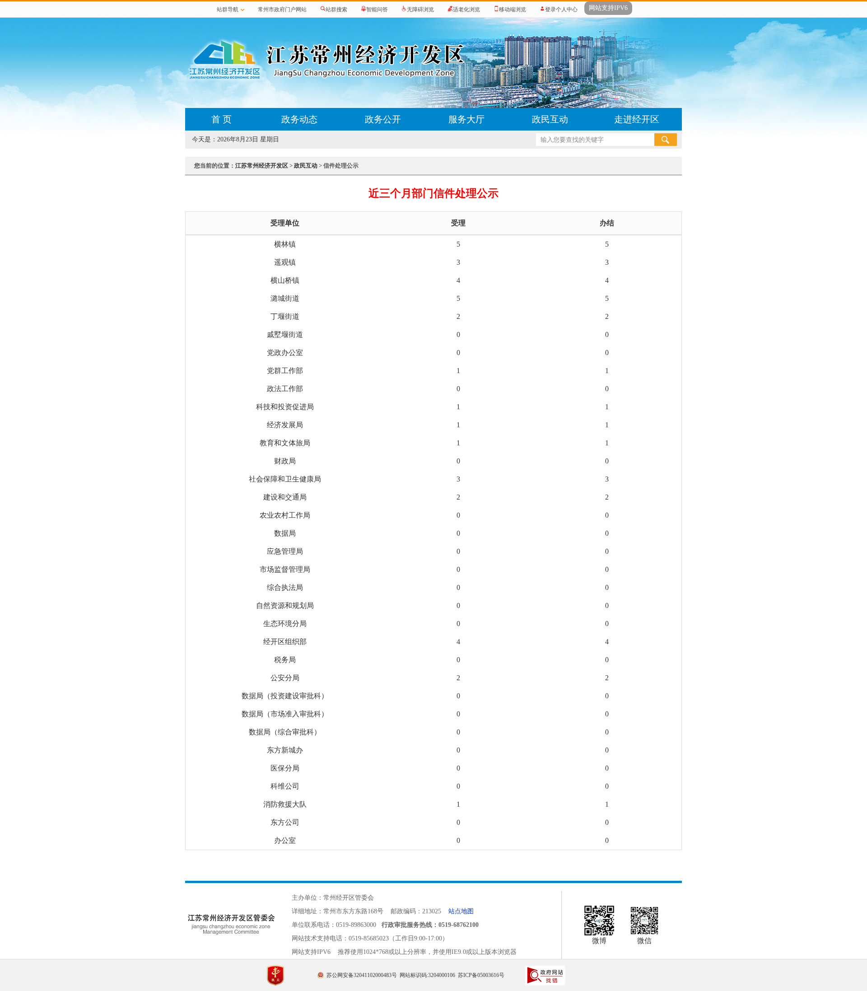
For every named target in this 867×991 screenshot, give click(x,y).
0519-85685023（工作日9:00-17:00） (398, 938)
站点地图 (461, 911)
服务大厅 (466, 119)
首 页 (221, 119)
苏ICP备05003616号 (481, 975)
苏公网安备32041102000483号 (361, 975)
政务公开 (383, 119)
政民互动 (550, 119)
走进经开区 (636, 119)
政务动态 (299, 119)
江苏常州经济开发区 (261, 165)
